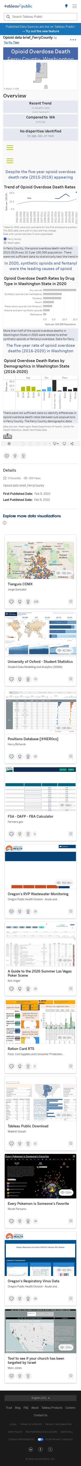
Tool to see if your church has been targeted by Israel (36, 1360)
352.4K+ (67, 883)
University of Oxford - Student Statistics (40, 662)
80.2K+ (67, 1037)
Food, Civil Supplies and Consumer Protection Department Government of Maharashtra (35, 1055)
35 (35, 911)
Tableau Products (51, 1407)
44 (35, 1298)
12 (35, 1143)
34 (35, 1221)
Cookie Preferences (21, 1439)
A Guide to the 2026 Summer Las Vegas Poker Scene (40, 973)
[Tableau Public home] (18, 6)
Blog (18, 1407)
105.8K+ (67, 1115)
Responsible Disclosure (41, 1432)
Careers (70, 1407)
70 (35, 679)
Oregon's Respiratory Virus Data (33, 1281)
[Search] (8, 17)
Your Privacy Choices (59, 1439)
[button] (31, 1449)
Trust (9, 1407)
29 (35, 989)
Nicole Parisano (17, 1209)
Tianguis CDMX (20, 584)
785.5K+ (67, 573)
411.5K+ (67, 1270)
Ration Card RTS (21, 1049)
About (34, 1407)
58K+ (68, 805)
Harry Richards (17, 744)
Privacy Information (58, 1424)
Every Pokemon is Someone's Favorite (38, 1204)
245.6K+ (67, 728)
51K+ (69, 1192)
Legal (13, 1424)
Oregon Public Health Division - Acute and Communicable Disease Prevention (32, 900)
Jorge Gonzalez (17, 589)
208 (36, 601)
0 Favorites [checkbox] (14, 478)
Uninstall (66, 1432)
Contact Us (40, 1415)
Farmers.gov (15, 822)
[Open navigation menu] (74, 6)
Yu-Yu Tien (11, 42)
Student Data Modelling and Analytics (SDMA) (35, 667)
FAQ (26, 1407)
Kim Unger (14, 980)
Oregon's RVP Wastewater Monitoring (38, 894)
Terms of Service (31, 1424)
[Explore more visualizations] (66, 6)
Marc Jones (15, 1368)
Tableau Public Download (28, 1126)
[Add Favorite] (70, 602)
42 (35, 756)
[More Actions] (73, 40)
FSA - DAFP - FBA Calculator (30, 816)
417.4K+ (67, 650)
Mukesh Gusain (17, 1131)
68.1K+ (67, 960)
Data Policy (15, 1432)
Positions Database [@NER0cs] (33, 739)
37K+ (68, 1347)
